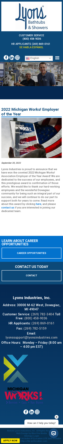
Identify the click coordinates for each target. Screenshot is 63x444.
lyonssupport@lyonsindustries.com (32, 337)
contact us (7, 207)
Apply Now (10, 440)
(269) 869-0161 (43, 323)
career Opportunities (31, 253)
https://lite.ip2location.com (34, 441)
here (38, 204)
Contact (31, 275)
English (34, 58)
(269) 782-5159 (35, 328)
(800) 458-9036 (32, 38)
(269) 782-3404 (42, 314)
